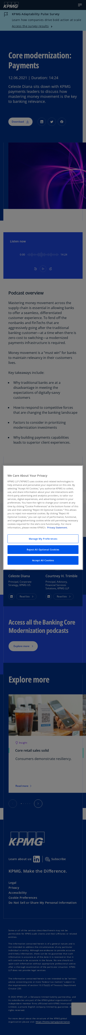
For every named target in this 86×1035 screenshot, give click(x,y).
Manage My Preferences (43, 538)
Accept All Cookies (43, 560)
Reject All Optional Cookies (43, 549)
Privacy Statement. (57, 527)
